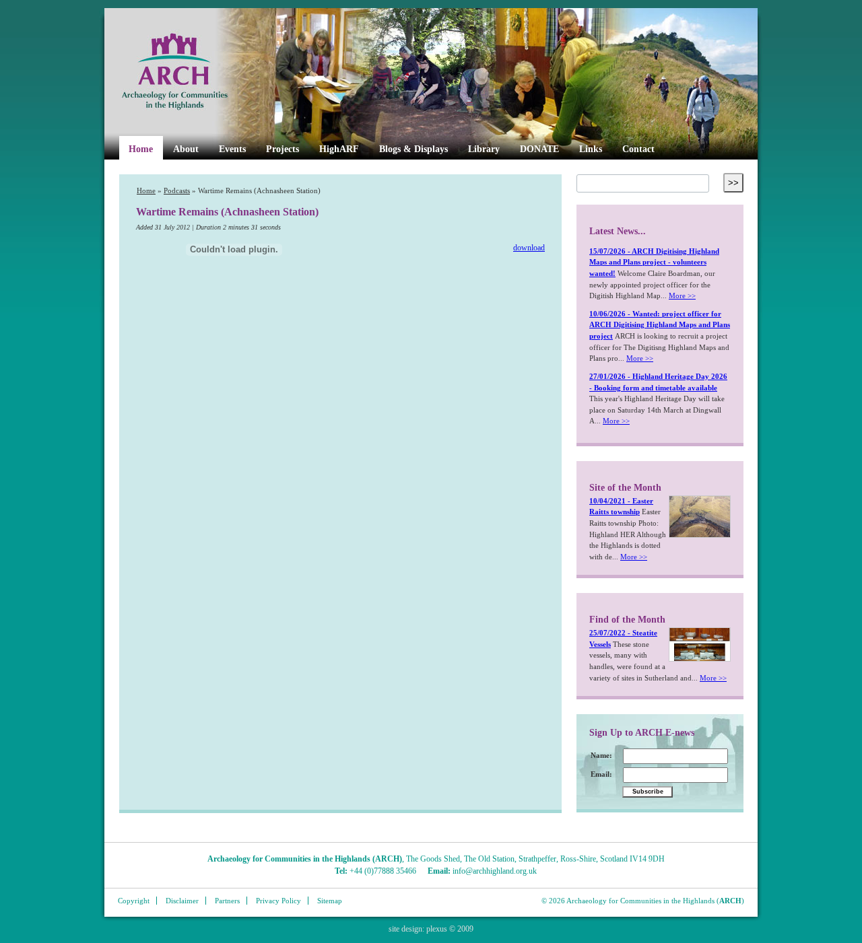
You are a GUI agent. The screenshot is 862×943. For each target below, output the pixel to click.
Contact (638, 149)
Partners (227, 901)
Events (232, 149)
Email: (601, 774)
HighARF (339, 149)
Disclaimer (182, 901)
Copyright (134, 901)
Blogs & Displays (413, 149)
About (186, 149)
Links (590, 149)
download (529, 248)
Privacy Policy (278, 901)
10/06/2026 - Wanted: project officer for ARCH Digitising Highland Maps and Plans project (659, 325)
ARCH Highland (197, 72)
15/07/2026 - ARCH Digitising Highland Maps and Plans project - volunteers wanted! (654, 262)
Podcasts (177, 191)
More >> (682, 295)
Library (484, 149)
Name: (601, 755)
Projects (282, 149)
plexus (436, 929)
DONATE (539, 149)
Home (141, 149)
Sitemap (329, 901)
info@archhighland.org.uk (495, 871)
